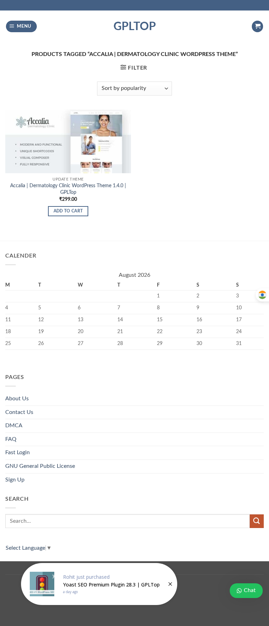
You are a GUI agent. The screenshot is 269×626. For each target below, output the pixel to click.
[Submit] (257, 521)
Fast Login (17, 452)
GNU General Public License (40, 466)
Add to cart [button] (68, 211)
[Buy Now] (99, 584)
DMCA (13, 425)
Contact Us (19, 412)
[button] (21, 26)
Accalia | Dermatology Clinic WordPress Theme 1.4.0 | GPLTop (68, 189)
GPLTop (134, 26)
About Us (17, 398)
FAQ (10, 439)
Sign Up (15, 480)
